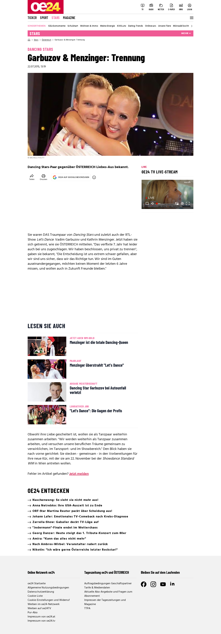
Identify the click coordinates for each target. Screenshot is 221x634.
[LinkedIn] (172, 584)
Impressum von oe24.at (41, 616)
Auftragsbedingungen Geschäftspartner (108, 583)
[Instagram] (153, 584)
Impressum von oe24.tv (41, 621)
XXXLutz (121, 26)
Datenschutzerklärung (41, 592)
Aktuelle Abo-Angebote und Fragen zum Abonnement (108, 594)
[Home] (29, 40)
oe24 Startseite (37, 583)
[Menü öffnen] (191, 18)
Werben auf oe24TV (39, 608)
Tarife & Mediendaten (97, 587)
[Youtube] (163, 584)
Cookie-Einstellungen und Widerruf (49, 600)
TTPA (87, 608)
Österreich (46, 40)
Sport (44, 18)
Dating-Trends (135, 26)
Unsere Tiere (164, 26)
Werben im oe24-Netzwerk (44, 604)
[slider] (158, 203)
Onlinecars (150, 26)
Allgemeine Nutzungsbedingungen (48, 587)
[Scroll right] (191, 26)
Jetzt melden (79, 473)
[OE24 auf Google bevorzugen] (94, 177)
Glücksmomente (56, 26)
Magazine (69, 18)
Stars (56, 18)
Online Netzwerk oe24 (41, 572)
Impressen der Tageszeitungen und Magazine (105, 602)
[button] (147, 203)
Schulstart (73, 26)
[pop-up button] (182, 203)
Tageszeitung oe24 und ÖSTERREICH (106, 572)
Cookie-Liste (35, 596)
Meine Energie (107, 26)
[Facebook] (143, 584)
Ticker (32, 18)
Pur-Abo (32, 612)
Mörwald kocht (181, 26)
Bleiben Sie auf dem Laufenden (160, 572)
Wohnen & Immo (89, 26)
